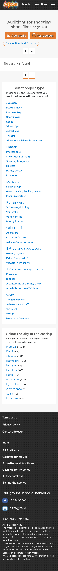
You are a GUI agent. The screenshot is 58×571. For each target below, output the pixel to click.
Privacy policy (11, 425)
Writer (10, 314)
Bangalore (12, 361)
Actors (11, 102)
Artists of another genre (19, 242)
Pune (9, 375)
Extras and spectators (23, 248)
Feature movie (14, 108)
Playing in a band (15, 222)
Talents (26, 4)
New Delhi (12, 380)
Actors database (12, 476)
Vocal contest (14, 217)
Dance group (13, 187)
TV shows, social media (24, 269)
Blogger (10, 279)
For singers (15, 202)
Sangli (10, 394)
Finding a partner (16, 196)
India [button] (5, 442)
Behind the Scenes (14, 483)
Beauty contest (14, 171)
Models (12, 147)
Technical (11, 309)
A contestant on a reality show (23, 284)
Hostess (10, 166)
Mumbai (11, 347)
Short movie (13, 117)
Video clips (12, 127)
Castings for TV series (16, 470)
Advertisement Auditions (18, 463)
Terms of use (10, 418)
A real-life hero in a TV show (22, 288)
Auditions (41, 4)
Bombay (11, 370)
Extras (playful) (15, 254)
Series (9, 122)
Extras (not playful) (17, 258)
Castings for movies (14, 457)
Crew (10, 294)
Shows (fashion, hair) (18, 157)
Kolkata (11, 365)
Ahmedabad (14, 389)
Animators (12, 233)
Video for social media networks (24, 141)
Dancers (12, 181)
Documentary (14, 112)
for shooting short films (19, 43)
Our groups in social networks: (26, 493)
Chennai (11, 356)
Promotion (12, 175)
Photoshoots (13, 152)
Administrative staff (17, 304)
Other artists (16, 227)
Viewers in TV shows (18, 263)
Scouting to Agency (17, 161)
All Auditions (10, 450)
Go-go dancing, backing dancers (24, 191)
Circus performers (16, 238)
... (32, 51)
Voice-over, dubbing (17, 208)
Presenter (11, 274)
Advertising (12, 131)
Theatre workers (15, 300)
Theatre (10, 136)
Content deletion (13, 432)
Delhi (9, 351)
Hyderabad (13, 384)
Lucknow (12, 398)
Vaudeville (12, 212)
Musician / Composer (18, 319)
